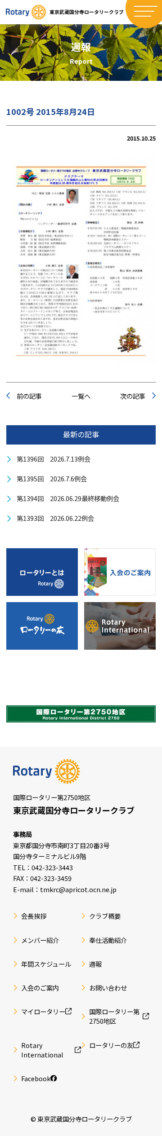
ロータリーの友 (111, 1045)
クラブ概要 (105, 915)
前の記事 (29, 396)
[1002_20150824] (80, 261)
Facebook (35, 1078)
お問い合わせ (108, 987)
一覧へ (81, 396)
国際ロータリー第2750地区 (114, 1016)
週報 (95, 964)
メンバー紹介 (40, 940)
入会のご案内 (40, 987)
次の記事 (132, 396)
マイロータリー (43, 1011)
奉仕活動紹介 (108, 940)
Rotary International (42, 1050)
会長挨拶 (33, 915)
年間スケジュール (46, 964)
